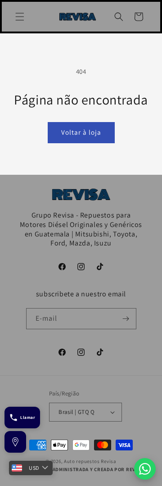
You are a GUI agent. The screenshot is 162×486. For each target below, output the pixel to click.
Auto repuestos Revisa (90, 461)
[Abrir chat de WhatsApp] (145, 469)
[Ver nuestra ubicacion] (15, 442)
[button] (20, 17)
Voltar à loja (81, 132)
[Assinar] (126, 318)
